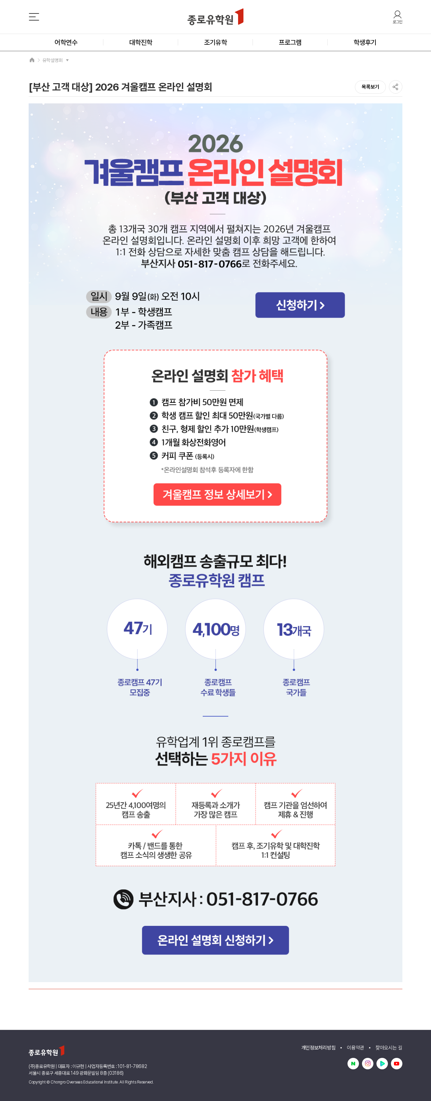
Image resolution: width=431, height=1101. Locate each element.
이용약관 (355, 1048)
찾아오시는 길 (388, 1048)
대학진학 (140, 42)
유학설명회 (52, 60)
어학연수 (66, 42)
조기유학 (215, 42)
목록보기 (370, 87)
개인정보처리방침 (318, 1048)
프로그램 (290, 42)
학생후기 (365, 42)
